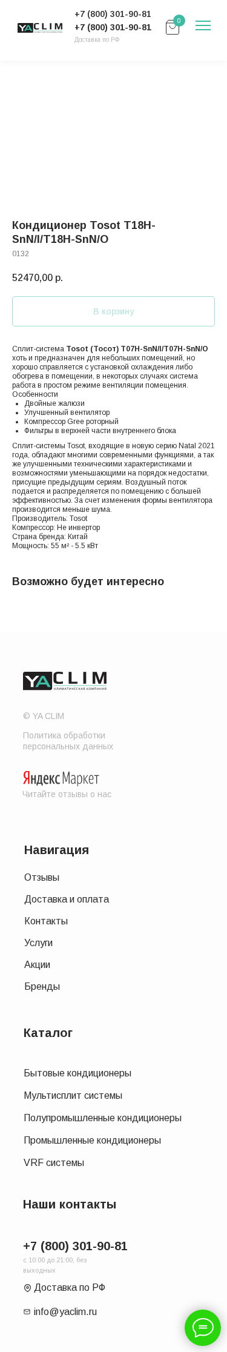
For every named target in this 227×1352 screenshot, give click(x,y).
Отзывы (41, 877)
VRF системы (54, 1163)
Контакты (46, 921)
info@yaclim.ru (65, 1312)
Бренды (42, 986)
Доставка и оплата (66, 899)
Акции (37, 964)
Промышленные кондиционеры (92, 1140)
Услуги (38, 943)
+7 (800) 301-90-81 (112, 27)
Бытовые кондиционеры (77, 1073)
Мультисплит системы (73, 1095)
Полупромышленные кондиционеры (103, 1118)
